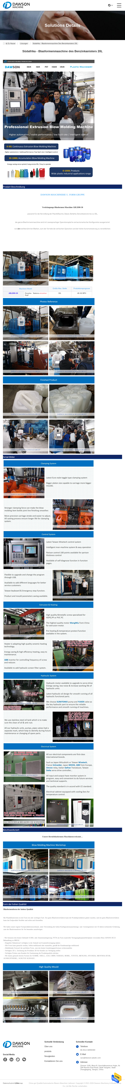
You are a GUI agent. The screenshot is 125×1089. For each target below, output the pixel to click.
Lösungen (24, 43)
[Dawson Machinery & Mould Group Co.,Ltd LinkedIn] (11, 1059)
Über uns (48, 1046)
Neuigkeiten (49, 1056)
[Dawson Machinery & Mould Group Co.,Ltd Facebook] (5, 1059)
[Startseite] (16, 1047)
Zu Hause (11, 43)
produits (47, 1051)
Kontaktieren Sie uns (53, 1061)
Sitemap (19, 1083)
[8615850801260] (18, 1059)
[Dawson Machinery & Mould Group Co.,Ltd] (16, 5)
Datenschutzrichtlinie (9, 1083)
